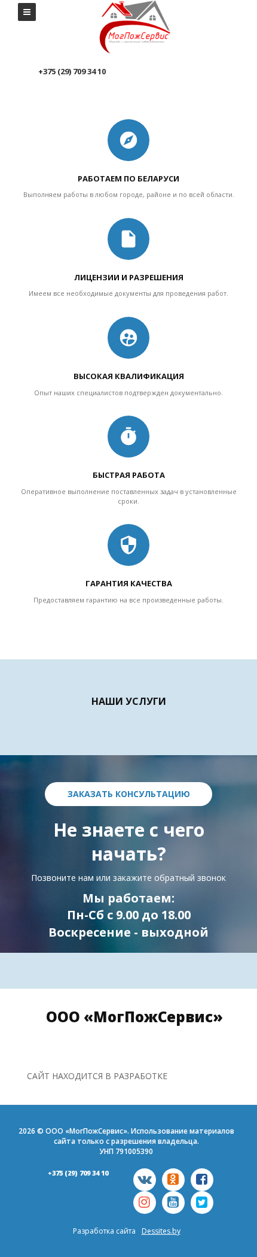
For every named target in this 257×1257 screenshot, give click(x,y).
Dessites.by (161, 1231)
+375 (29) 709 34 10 (78, 1172)
